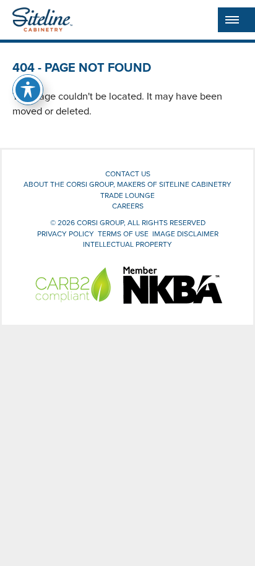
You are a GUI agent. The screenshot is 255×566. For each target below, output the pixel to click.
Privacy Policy (65, 233)
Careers (128, 205)
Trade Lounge (127, 195)
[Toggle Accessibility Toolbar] (28, 90)
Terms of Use (123, 233)
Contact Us (127, 173)
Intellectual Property (127, 244)
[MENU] (236, 19)
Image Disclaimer (185, 233)
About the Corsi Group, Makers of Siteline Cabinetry (127, 184)
